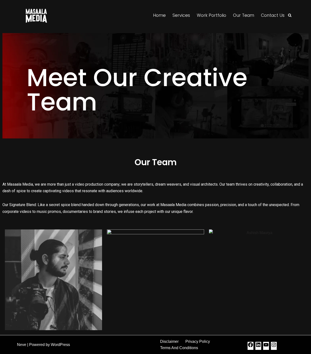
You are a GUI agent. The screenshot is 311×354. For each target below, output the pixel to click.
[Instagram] (274, 346)
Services (181, 15)
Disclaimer (169, 341)
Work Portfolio (211, 15)
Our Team (243, 15)
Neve (21, 345)
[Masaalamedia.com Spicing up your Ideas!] (36, 15)
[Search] (290, 15)
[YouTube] (266, 346)
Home (159, 15)
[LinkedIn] (258, 346)
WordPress (60, 345)
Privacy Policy (197, 341)
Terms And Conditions (179, 348)
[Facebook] (250, 346)
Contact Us (273, 15)
